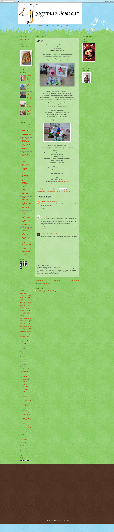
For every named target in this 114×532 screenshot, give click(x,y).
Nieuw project (25, 136)
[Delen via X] (63, 189)
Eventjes (24, 195)
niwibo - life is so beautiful (26, 139)
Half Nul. (24, 150)
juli (24, 381)
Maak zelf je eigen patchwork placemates (26, 252)
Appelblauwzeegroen (26, 249)
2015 (23, 366)
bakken (30, 325)
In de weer (24, 148)
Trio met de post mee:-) (26, 415)
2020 (23, 354)
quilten (30, 320)
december (25, 369)
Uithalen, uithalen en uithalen (27, 401)
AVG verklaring (57, 26)
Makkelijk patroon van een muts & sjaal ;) (29, 78)
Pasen (26, 320)
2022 (23, 349)
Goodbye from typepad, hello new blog (26, 185)
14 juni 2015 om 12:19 (51, 233)
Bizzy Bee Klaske (26, 237)
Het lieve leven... (26, 220)
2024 (23, 343)
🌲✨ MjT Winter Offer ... (26, 177)
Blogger (67, 520)
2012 (23, 450)
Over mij (31, 26)
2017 (23, 361)
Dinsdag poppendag (26, 397)
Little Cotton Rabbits (25, 181)
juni (24, 384)
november (25, 371)
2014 (23, 445)
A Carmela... (24, 209)
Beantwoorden (44, 211)
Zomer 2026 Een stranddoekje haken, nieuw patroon (26, 155)
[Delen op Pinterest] (66, 189)
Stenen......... (24, 161)
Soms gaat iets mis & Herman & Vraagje (29, 104)
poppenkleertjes (23, 317)
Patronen (69, 26)
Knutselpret (25, 160)
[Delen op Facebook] (64, 189)
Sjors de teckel (24, 325)
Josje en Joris (25, 230)
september (25, 376)
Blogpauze (24, 165)
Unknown (43, 201)
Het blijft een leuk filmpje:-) (27, 428)
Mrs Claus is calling (26, 145)
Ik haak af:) (25, 394)
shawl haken (68, 191)
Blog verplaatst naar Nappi (26, 244)
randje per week (23, 326)
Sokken (23, 204)
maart (24, 437)
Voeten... (24, 221)
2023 (23, 346)
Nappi (23, 243)
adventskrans (29, 329)
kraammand (22, 315)
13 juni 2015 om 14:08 (53, 216)
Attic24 (23, 198)
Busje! (23, 226)
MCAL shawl (62, 191)
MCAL (24, 408)
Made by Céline (25, 164)
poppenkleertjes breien (24, 331)
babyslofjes (22, 313)
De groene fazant (26, 224)
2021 (23, 351)
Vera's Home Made (26, 229)
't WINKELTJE (43, 26)
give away (29, 310)
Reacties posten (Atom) (47, 283)
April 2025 (24, 190)
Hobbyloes (24, 216)
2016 (23, 364)
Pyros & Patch (25, 207)
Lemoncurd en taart (26, 217)
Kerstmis (29, 312)
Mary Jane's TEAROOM (25, 174)
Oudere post (75, 280)
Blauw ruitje (25, 130)
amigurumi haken (24, 305)
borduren (29, 313)
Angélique (43, 234)
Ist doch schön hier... (26, 141)
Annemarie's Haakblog (25, 169)
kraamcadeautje (23, 309)
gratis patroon (26, 304)
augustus (25, 379)
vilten (28, 326)
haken (48, 191)
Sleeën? (23, 213)
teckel (27, 334)
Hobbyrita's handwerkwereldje (26, 202)
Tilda (28, 336)
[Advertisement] (25, 276)
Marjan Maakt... (26, 193)
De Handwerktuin (26, 134)
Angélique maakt (26, 144)
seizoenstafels (23, 329)
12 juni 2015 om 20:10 (51, 201)
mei (24, 432)
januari (25, 442)
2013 (23, 448)
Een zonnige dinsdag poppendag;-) (26, 388)
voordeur (24, 131)
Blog (23, 26)
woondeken (26, 318)
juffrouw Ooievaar (54, 191)
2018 (23, 359)
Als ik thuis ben (25, 212)
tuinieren (29, 309)
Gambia (24, 391)
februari (25, 439)
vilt (28, 317)
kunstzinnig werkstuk (27, 323)
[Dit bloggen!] (61, 189)
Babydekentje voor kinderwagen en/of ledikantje (29, 86)
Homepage (57, 280)
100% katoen (43, 191)
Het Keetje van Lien (63, 181)
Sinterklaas (29, 328)
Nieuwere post (39, 280)
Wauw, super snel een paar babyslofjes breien (29, 95)
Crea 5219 (23, 312)
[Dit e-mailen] (60, 189)
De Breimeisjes (44, 216)
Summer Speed (25, 199)
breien (21, 299)
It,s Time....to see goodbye (25, 239)
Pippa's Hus (25, 233)
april (24, 434)
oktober (25, 374)
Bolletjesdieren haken (27, 171)
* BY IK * (24, 189)
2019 (23, 356)
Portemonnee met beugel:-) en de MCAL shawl (27, 419)
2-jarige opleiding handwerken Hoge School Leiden (26, 300)
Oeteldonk (22, 310)
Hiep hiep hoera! (25, 234)
